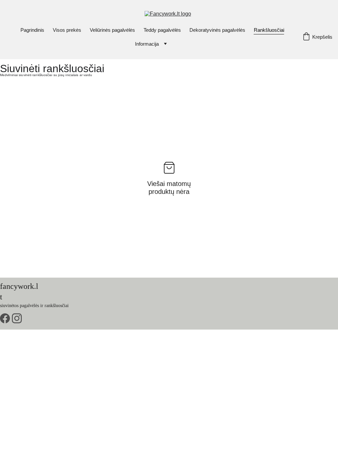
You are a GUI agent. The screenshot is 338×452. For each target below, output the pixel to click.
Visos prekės (67, 30)
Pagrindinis (32, 30)
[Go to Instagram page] (17, 318)
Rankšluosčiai (269, 30)
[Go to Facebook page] (5, 318)
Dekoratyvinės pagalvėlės (217, 30)
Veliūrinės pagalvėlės (112, 30)
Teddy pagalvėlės (162, 30)
